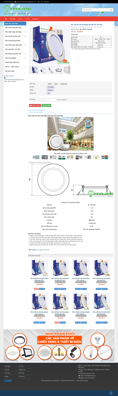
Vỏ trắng (50, 87)
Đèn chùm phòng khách (12, 40)
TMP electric (71, 380)
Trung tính (63, 84)
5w (48, 93)
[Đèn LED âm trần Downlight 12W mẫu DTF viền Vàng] (39, 267)
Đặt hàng (57, 289)
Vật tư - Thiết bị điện (12, 67)
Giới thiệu (7, 366)
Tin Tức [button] (27, 19)
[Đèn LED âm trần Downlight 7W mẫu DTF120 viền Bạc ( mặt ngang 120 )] (60, 267)
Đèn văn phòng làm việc (12, 36)
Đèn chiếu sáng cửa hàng (13, 32)
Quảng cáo (22, 370)
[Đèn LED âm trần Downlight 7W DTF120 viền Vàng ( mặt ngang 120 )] (60, 301)
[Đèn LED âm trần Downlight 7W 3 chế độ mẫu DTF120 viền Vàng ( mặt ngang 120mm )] (81, 301)
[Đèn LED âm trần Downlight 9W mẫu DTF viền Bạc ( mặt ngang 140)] (102, 267)
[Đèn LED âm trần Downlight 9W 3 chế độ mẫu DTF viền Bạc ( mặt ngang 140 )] (39, 301)
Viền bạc (50, 90)
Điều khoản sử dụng (82, 380)
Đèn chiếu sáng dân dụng (13, 27)
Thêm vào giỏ (36, 105)
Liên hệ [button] (20, 19)
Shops (6, 376)
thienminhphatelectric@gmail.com (26, 2)
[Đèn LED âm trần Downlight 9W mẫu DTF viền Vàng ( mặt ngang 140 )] (102, 301)
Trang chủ (21, 376)
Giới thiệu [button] (12, 19)
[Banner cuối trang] (59, 345)
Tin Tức (21, 366)
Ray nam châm (10, 71)
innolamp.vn (56, 380)
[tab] (36, 112)
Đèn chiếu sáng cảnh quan (13, 45)
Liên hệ (36, 289)
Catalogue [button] (35, 19)
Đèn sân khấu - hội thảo (12, 49)
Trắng (50, 84)
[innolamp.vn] (17, 9)
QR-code (8, 380)
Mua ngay (47, 105)
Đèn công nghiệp (10, 58)
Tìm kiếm (7, 373)
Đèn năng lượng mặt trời (13, 54)
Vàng (56, 84)
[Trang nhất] (6, 19)
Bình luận (21, 373)
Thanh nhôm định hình (12, 62)
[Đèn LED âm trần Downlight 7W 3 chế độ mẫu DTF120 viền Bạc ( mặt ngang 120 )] (81, 267)
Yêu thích (42, 289)
